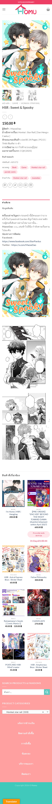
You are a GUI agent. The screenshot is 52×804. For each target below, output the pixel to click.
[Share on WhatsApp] (4, 185)
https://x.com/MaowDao (23, 244)
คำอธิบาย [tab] (6, 202)
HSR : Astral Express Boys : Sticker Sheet (13, 578)
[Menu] (4, 9)
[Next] (45, 54)
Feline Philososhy (39, 577)
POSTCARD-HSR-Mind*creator (13, 666)
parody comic (10, 172)
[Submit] (47, 692)
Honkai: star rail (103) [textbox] (24, 712)
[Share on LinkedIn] (30, 185)
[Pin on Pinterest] (25, 185)
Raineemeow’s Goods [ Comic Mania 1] (13, 622)
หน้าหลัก (6, 103)
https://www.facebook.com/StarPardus (21, 241)
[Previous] (6, 54)
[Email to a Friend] (20, 185)
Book (14, 167)
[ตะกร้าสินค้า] (48, 9)
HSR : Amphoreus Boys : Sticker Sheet (38, 666)
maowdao (36, 178)
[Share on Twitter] (15, 185)
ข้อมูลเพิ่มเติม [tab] (7, 208)
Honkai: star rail (30, 103)
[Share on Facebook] (10, 185)
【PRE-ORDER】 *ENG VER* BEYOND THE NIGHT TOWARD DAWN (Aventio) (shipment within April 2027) (38, 518)
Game (15, 103)
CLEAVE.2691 (38, 621)
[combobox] (26, 712)
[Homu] (26, 9)
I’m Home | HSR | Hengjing (13, 513)
